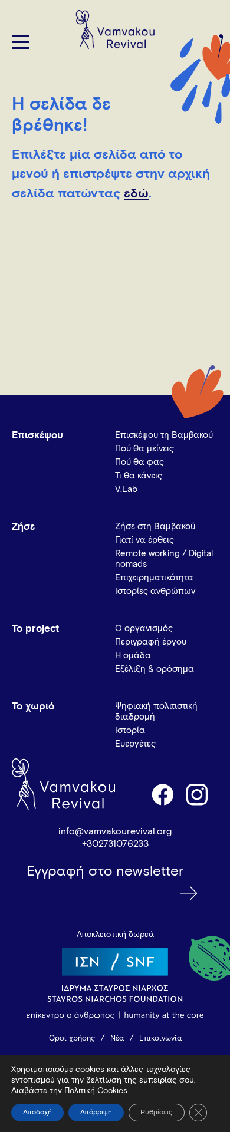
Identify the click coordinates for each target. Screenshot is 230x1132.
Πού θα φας (139, 462)
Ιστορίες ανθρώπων (155, 591)
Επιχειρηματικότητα (154, 577)
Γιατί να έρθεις (144, 540)
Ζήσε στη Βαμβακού (155, 526)
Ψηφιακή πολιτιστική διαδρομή (156, 711)
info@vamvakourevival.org (115, 831)
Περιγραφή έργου (150, 642)
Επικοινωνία (160, 1038)
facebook (162, 794)
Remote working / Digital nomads (164, 559)
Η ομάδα (133, 655)
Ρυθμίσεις (156, 1112)
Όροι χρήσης (72, 1038)
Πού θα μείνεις (144, 448)
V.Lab (126, 489)
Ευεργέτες (135, 744)
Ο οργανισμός (144, 628)
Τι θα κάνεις (138, 475)
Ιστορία (130, 730)
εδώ (136, 193)
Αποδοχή (37, 1112)
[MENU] (20, 42)
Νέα (117, 1038)
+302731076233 (115, 844)
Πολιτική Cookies (95, 1091)
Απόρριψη (96, 1112)
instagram (197, 794)
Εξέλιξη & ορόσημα (154, 669)
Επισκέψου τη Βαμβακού (164, 435)
